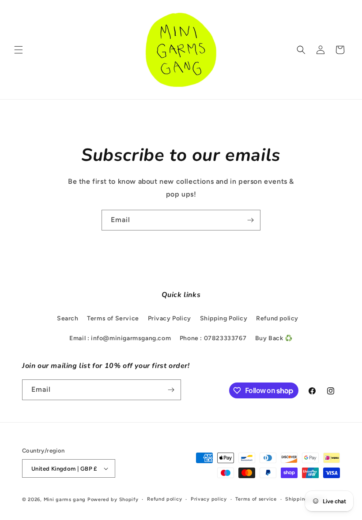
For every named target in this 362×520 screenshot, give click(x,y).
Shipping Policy (224, 318)
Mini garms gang (65, 499)
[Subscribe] (250, 220)
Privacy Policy (169, 318)
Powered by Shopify (113, 499)
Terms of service (255, 499)
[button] (18, 49)
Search (68, 318)
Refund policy (277, 318)
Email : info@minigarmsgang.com (120, 338)
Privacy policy (209, 499)
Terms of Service (113, 318)
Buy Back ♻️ (274, 338)
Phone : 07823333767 (213, 338)
